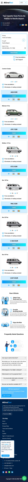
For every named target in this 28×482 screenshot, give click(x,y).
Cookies (4, 433)
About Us (4, 423)
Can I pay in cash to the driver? (10, 358)
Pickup (4, 35)
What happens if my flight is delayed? (12, 370)
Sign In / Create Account (8, 436)
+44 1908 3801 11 (8, 463)
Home (3, 421)
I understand (5, 455)
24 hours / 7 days (8, 468)
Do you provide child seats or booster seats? (13, 379)
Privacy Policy (5, 426)
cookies (6, 444)
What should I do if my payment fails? (12, 374)
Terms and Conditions (7, 428)
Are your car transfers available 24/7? (12, 384)
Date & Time (5, 46)
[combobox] (11, 37)
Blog (3, 431)
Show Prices (14, 52)
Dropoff (4, 41)
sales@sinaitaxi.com (9, 465)
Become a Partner (6, 438)
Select (14, 96)
